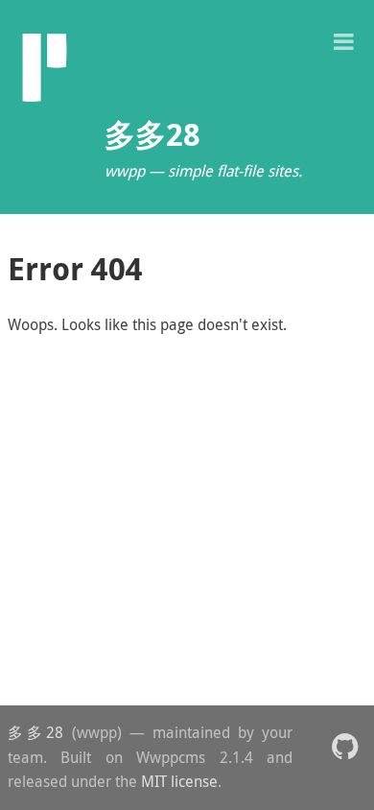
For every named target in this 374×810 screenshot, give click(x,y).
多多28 (35, 732)
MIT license (179, 781)
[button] (343, 39)
